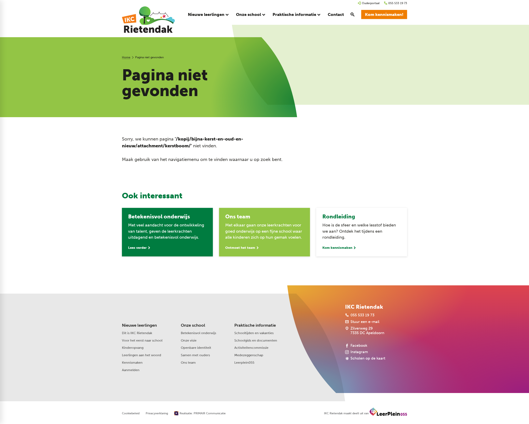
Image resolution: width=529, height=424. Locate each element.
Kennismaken (132, 362)
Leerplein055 (244, 362)
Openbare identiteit (196, 348)
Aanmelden (130, 370)
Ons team (188, 362)
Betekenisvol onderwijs (198, 333)
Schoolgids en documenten (255, 340)
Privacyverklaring (157, 413)
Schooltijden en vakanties (254, 333)
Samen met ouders (195, 355)
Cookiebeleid (130, 413)
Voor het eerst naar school (142, 340)
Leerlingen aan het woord (141, 355)
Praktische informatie (255, 325)
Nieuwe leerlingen (139, 325)
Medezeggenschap (248, 355)
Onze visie (189, 340)
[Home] (148, 19)
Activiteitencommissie (251, 348)
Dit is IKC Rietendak (137, 333)
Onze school (193, 325)
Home (126, 57)
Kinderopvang (132, 348)
